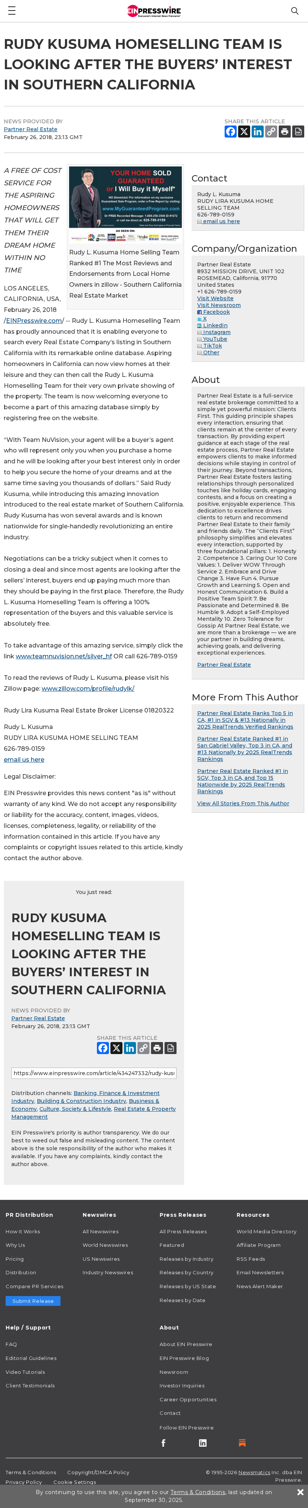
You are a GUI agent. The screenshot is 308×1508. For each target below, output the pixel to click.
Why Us (15, 1245)
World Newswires (105, 1245)
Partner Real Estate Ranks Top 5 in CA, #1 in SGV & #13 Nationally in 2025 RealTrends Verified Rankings (245, 720)
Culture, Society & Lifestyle (75, 1109)
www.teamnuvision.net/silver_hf (64, 656)
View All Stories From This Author (243, 803)
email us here (24, 759)
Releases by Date (183, 1300)
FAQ (11, 1344)
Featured (172, 1245)
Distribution (21, 1272)
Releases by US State (188, 1286)
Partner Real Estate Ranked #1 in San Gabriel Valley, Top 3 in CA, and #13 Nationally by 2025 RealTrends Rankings (244, 748)
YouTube (214, 339)
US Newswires (101, 1259)
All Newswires (100, 1231)
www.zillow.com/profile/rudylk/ (88, 688)
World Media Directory (267, 1231)
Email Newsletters (260, 1272)
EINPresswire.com (34, 320)
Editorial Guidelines (31, 1358)
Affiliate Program (259, 1245)
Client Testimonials (30, 1385)
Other (210, 352)
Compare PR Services (34, 1286)
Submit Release (33, 1301)
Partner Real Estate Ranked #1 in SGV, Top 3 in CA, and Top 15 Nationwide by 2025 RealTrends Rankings (242, 781)
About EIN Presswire (186, 1344)
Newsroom (174, 1372)
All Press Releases (183, 1231)
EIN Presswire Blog (184, 1358)
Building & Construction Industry (81, 1101)
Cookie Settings (74, 1482)
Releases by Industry (186, 1259)
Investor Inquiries (182, 1385)
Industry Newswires (108, 1272)
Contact (170, 1413)
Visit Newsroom (219, 305)
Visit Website (215, 298)
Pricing (15, 1259)
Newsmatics (254, 1472)
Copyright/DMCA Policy (98, 1472)
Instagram (216, 332)
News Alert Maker (260, 1286)
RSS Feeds (251, 1259)
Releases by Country (187, 1272)
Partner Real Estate (30, 129)
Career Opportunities (188, 1399)
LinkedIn (215, 325)
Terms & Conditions (31, 1472)
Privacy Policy (24, 1482)
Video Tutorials (25, 1372)
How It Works (23, 1231)
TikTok (212, 345)
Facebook (216, 312)
